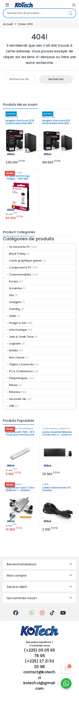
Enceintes (15, 288)
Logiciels (15, 343)
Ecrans (13, 281)
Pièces (13, 385)
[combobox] (34, 13)
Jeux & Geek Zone (21, 337)
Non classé (16, 357)
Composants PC (20, 267)
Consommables (20, 274)
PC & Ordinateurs (21, 371)
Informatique (18, 330)
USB (11, 406)
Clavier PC (64, 428)
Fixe (11, 295)
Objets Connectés (21, 364)
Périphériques (18, 378)
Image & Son (17, 323)
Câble (45, 484)
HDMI (12, 316)
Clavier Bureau (50, 428)
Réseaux (15, 392)
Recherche (70, 13)
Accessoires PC (19, 247)
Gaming (14, 309)
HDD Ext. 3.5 (12, 117)
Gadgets (15, 302)
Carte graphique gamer (25, 260)
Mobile (13, 350)
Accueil (8, 24)
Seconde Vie (17, 399)
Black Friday (17, 254)
